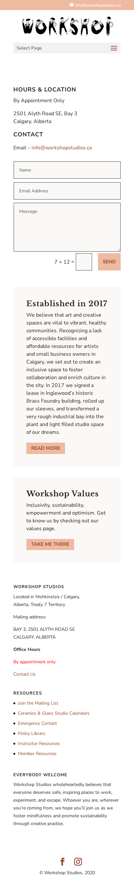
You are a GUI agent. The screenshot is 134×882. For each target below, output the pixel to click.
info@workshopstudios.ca (62, 147)
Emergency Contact (37, 723)
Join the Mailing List (38, 703)
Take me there (50, 544)
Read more (45, 448)
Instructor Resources (39, 743)
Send (109, 261)
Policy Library (31, 733)
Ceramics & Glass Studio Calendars (53, 713)
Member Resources (37, 754)
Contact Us (24, 674)
